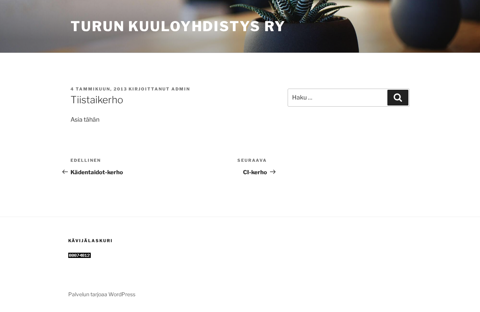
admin (180, 89)
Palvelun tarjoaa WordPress (101, 294)
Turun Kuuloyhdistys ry (178, 26)
